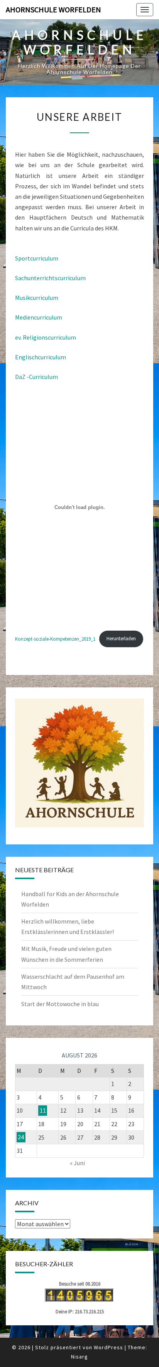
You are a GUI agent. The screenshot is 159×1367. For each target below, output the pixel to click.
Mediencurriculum (38, 317)
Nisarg (79, 1356)
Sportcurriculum (36, 258)
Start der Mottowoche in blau (60, 1004)
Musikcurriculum (36, 297)
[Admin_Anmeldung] (79, 763)
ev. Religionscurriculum (45, 337)
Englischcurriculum (40, 357)
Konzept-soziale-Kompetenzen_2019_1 (55, 638)
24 (21, 1137)
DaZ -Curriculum (36, 377)
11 (43, 1110)
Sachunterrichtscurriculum (50, 278)
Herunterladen (121, 638)
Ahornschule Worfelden (53, 9)
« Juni (77, 1163)
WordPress (108, 1347)
